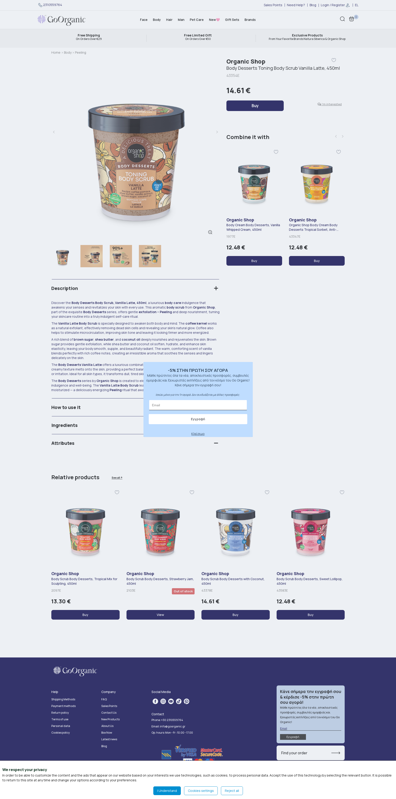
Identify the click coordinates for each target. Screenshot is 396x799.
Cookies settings (201, 790)
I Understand (167, 790)
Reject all (232, 790)
